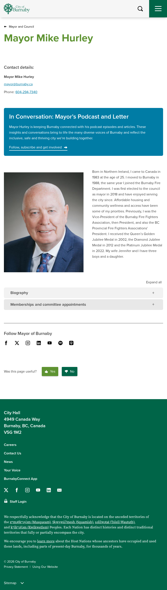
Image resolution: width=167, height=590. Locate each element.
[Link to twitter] (17, 343)
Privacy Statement (16, 567)
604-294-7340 (26, 92)
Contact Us (12, 453)
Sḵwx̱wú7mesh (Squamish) (72, 522)
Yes (52, 371)
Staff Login (18, 501)
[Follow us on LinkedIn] (49, 490)
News (8, 462)
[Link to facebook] (6, 343)
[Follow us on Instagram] (27, 490)
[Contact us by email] (59, 490)
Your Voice (12, 470)
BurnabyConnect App (20, 479)
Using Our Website (45, 567)
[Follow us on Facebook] (17, 490)
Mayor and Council (21, 27)
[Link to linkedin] (39, 343)
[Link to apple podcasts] (71, 343)
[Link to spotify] (60, 343)
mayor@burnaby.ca (18, 84)
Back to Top (159, 392)
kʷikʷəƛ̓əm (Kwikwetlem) (30, 527)
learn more (46, 541)
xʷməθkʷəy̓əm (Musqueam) (30, 522)
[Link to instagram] (28, 343)
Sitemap (10, 583)
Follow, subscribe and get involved (35, 147)
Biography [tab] (19, 292)
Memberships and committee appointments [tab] (48, 304)
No (72, 371)
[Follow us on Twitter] (6, 490)
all (154, 282)
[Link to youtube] (49, 343)
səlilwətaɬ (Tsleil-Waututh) (114, 522)
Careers (10, 445)
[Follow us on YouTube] (38, 490)
